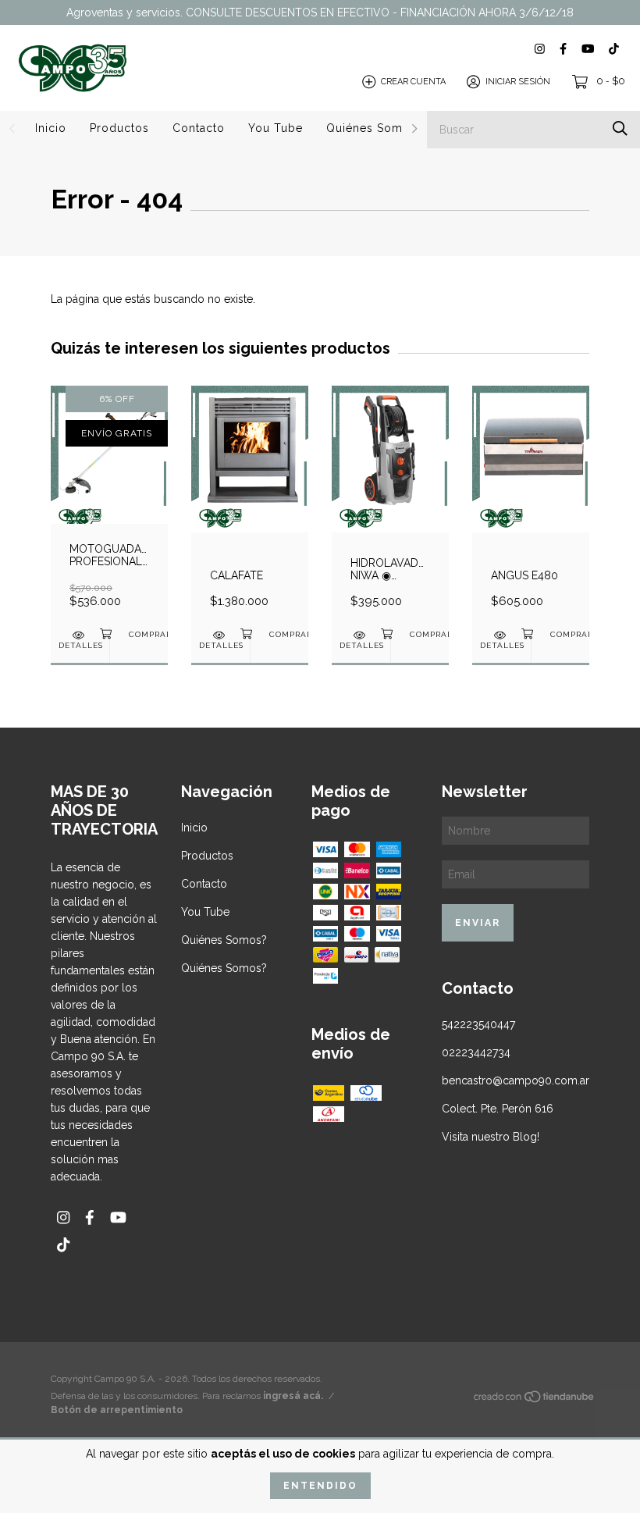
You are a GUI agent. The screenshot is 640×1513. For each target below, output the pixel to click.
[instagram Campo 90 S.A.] (539, 49)
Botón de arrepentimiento (117, 1409)
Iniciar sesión (517, 82)
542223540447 (478, 1024)
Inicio (50, 128)
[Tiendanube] (534, 1400)
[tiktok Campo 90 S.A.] (614, 49)
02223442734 (476, 1052)
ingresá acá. (293, 1395)
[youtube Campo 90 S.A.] (587, 49)
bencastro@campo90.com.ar (515, 1080)
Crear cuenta (413, 82)
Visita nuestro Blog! (490, 1136)
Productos (119, 128)
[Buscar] (620, 128)
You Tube (275, 128)
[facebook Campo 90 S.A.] (563, 49)
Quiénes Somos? (374, 128)
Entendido (320, 1485)
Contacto (198, 128)
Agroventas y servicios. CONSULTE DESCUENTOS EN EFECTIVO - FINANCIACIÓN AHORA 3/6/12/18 (320, 12)
